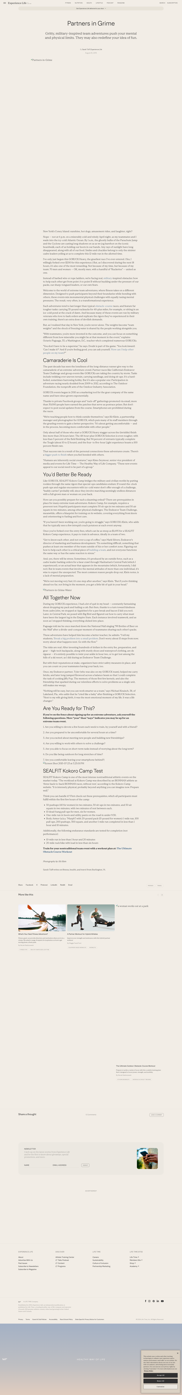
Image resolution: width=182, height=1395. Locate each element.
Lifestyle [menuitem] (99, 3)
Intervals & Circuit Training (142, 1079)
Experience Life (96, 49)
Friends (150, 885)
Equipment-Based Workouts (77, 947)
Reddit (62, 885)
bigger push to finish (56, 454)
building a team (97, 550)
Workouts (92, 947)
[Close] (177, 1353)
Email (70, 885)
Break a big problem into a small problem (76, 638)
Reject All (160, 1381)
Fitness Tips (23, 949)
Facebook (29, 885)
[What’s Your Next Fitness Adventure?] (42, 925)
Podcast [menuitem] (110, 3)
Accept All (160, 1375)
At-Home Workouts (123, 1079)
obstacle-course (103, 306)
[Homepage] (19, 3)
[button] (4, 3)
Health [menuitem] (89, 3)
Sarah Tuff (86, 49)
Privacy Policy (148, 1371)
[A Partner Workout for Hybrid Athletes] (91, 924)
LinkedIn (54, 885)
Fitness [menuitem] (68, 3)
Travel (159, 885)
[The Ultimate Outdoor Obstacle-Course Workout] (140, 990)
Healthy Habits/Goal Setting (40, 949)
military (108, 278)
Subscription (172, 3)
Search (162, 3)
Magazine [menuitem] (121, 3)
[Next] (162, 895)
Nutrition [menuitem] (79, 3)
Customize (160, 1386)
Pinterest (44, 885)
